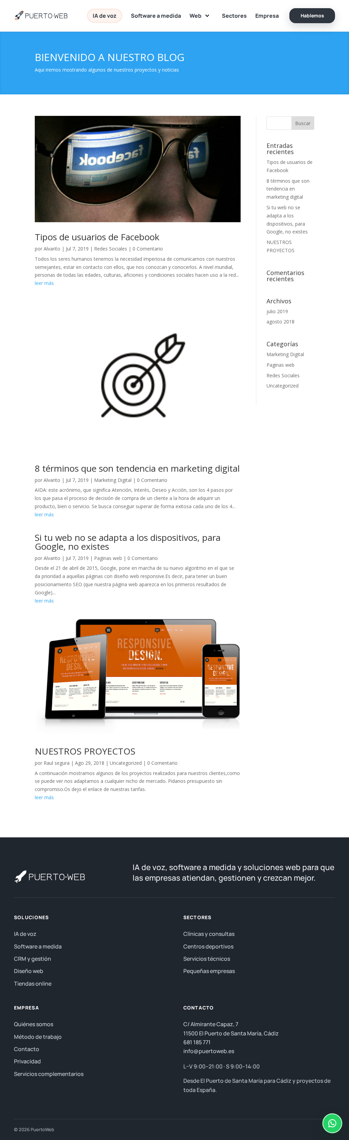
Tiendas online (32, 983)
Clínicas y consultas (208, 934)
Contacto (26, 1049)
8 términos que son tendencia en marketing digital (137, 468)
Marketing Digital (113, 480)
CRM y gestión (32, 958)
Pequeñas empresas (209, 971)
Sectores (234, 15)
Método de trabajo (38, 1036)
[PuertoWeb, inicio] (42, 16)
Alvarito (52, 248)
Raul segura (57, 763)
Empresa (267, 15)
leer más (44, 283)
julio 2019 (277, 311)
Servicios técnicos (206, 958)
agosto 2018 (280, 321)
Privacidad (27, 1061)
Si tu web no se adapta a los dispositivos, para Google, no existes (128, 541)
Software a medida (156, 15)
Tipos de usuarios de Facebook (97, 237)
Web (195, 15)
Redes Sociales (110, 248)
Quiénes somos (33, 1024)
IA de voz (105, 15)
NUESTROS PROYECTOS (85, 751)
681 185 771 (197, 1042)
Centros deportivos (208, 946)
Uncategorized (126, 763)
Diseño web (28, 971)
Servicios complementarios (49, 1074)
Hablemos (312, 15)
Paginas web (108, 558)
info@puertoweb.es (208, 1051)
